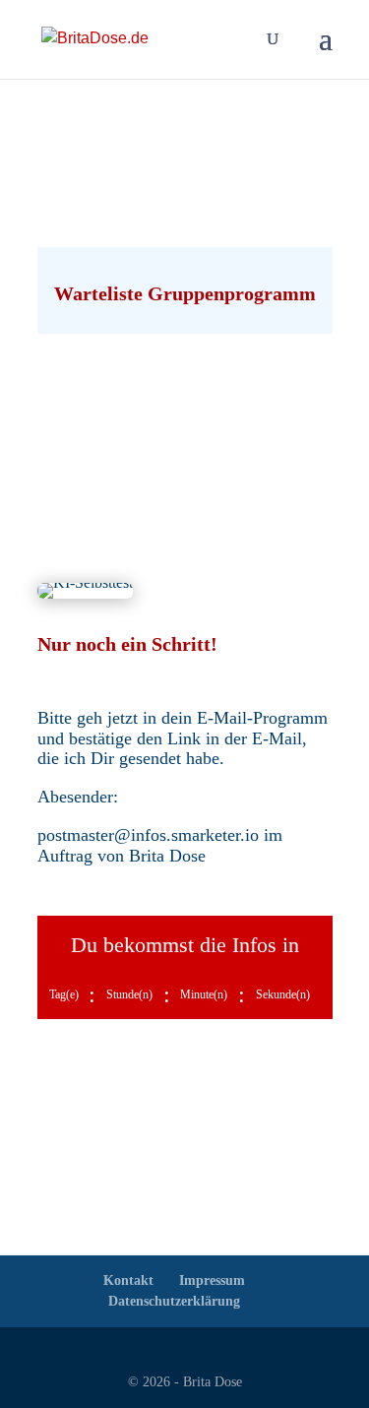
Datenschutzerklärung (174, 1301)
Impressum (212, 1280)
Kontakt (128, 1280)
